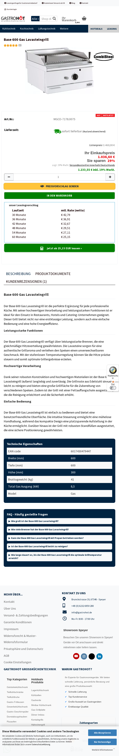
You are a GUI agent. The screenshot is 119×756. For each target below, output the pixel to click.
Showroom (95, 637)
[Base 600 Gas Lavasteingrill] (59, 70)
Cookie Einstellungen (17, 662)
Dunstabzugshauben (17, 716)
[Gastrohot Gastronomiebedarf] (13, 18)
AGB (6, 656)
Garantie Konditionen (18, 622)
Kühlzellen (36, 695)
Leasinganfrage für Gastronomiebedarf (21, 3)
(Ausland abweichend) (94, 131)
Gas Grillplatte (38, 710)
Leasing (112, 28)
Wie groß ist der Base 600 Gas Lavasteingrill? (35, 521)
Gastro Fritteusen (15, 702)
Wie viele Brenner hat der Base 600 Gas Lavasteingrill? (40, 529)
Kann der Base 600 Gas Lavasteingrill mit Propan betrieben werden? (47, 538)
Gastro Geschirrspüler (18, 711)
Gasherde (36, 700)
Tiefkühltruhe (13, 697)
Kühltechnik (8, 28)
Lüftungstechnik (46, 28)
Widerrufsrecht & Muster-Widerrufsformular (20, 639)
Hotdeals (96, 28)
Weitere (64, 28)
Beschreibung (18, 273)
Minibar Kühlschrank (41, 705)
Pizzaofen (11, 721)
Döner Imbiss (37, 715)
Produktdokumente (53, 273)
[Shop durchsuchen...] (54, 19)
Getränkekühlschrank (17, 687)
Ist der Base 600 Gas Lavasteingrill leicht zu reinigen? (39, 546)
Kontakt (85, 3)
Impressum (11, 629)
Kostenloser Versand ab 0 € (54, 3)
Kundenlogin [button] (11, 9)
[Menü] (114, 749)
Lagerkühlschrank (40, 690)
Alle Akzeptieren (102, 732)
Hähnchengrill (38, 724)
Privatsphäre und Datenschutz (23, 649)
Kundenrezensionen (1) (26, 281)
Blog (73, 3)
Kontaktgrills (37, 719)
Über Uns (10, 608)
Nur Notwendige (102, 741)
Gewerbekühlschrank (17, 706)
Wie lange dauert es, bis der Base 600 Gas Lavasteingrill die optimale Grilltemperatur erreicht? (55, 556)
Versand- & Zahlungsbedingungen (26, 615)
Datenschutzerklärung (41, 744)
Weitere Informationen (102, 749)
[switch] (113, 388)
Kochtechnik (26, 28)
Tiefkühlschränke (15, 692)
